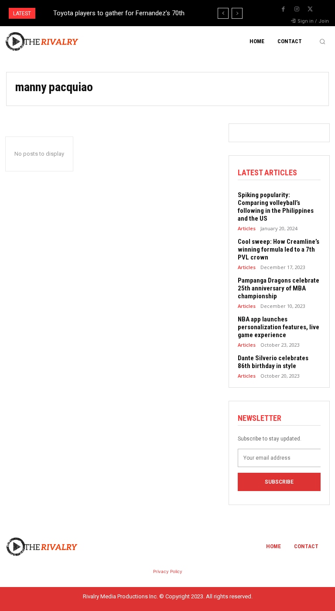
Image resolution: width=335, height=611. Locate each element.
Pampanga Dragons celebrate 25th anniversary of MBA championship (278, 288)
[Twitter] (310, 9)
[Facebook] (283, 9)
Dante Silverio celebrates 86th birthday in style (273, 362)
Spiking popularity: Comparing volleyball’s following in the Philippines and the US (276, 206)
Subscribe (279, 482)
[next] (237, 13)
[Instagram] (296, 9)
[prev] (223, 13)
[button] (322, 41)
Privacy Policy (167, 571)
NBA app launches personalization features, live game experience (278, 327)
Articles (247, 228)
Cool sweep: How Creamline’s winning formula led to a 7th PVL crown (278, 249)
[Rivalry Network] (42, 41)
